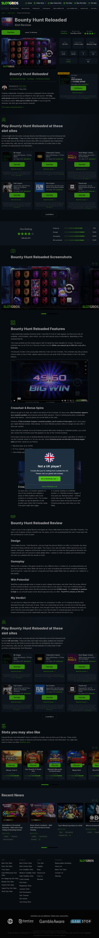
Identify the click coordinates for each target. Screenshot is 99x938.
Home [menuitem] (30, 3)
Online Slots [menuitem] (40, 3)
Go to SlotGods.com (48, 479)
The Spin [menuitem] (93, 3)
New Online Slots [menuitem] (55, 3)
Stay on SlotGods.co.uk (49, 486)
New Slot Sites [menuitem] (81, 3)
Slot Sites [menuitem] (69, 3)
